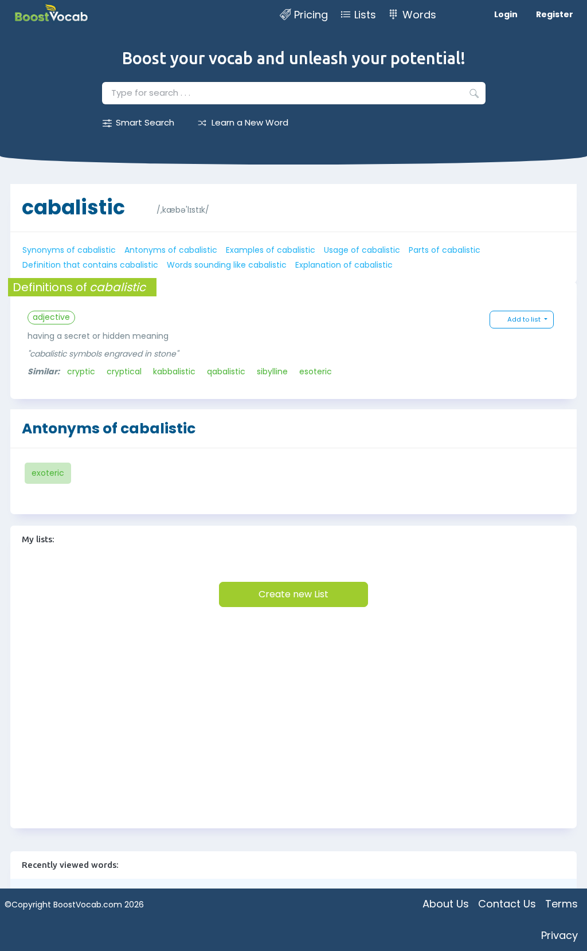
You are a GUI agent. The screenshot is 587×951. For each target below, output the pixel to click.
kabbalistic (174, 371)
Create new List (293, 594)
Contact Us (507, 904)
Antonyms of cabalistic (170, 250)
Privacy (559, 935)
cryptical (124, 371)
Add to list (524, 319)
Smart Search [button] (145, 122)
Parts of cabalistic (444, 250)
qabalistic (226, 371)
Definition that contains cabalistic (90, 265)
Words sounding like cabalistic (227, 265)
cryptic (81, 371)
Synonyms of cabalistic (69, 250)
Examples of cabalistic (270, 250)
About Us (445, 904)
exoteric (48, 473)
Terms (561, 904)
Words (419, 14)
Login (506, 14)
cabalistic (73, 207)
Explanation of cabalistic (344, 265)
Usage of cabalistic (362, 250)
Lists (365, 14)
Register (554, 14)
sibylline (272, 371)
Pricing (311, 14)
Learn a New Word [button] (250, 122)
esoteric (315, 371)
